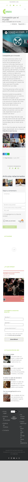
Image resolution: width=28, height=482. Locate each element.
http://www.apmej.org (10, 131)
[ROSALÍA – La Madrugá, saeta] (20, 179)
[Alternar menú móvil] (25, 9)
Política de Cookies (5, 425)
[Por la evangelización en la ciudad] (6, 398)
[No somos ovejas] (6, 359)
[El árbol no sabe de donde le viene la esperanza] (6, 385)
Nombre (7, 317)
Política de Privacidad (5, 418)
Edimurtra (15, 453)
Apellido (7, 322)
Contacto (5, 430)
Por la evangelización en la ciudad (12, 392)
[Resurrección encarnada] (7, 179)
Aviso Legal (5, 412)
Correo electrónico (10, 328)
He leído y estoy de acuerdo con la (14, 334)
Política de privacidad (14, 335)
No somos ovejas (8, 354)
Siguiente (21, 24)
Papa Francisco (8, 158)
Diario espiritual (8, 366)
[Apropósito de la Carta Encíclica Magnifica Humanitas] (13, 286)
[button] (4, 183)
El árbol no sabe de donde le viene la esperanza (12, 378)
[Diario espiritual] (6, 371)
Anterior (14, 24)
